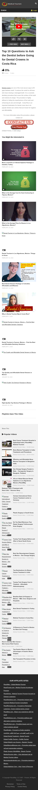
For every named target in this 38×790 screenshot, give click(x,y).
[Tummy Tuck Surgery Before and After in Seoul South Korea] (7, 544)
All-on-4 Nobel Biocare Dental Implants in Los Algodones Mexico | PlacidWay (23, 481)
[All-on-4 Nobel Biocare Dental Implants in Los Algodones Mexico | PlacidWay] (7, 482)
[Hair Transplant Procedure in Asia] (7, 663)
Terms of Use (21, 784)
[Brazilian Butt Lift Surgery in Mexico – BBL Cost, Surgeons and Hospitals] (7, 601)
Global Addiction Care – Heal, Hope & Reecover (18, 766)
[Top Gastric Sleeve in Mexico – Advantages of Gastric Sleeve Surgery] (7, 652)
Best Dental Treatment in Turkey (23, 608)
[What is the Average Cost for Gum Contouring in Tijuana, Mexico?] (19, 181)
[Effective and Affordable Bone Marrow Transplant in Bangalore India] (7, 462)
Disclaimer (10, 784)
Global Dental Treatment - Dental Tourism (16, 736)
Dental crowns (6, 88)
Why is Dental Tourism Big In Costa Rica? (16, 314)
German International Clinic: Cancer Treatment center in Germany (22, 498)
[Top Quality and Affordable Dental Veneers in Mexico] (19, 361)
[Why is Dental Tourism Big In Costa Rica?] (19, 302)
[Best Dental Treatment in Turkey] (7, 612)
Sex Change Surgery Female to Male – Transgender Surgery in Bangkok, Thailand (23, 471)
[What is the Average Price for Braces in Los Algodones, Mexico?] (19, 211)
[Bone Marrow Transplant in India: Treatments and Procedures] (7, 453)
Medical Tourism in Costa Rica (23, 618)
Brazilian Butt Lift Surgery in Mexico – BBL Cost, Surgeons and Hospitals (24, 599)
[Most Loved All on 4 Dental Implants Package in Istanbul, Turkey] (19, 151)
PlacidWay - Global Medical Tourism (15, 684)
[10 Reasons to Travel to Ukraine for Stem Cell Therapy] (7, 633)
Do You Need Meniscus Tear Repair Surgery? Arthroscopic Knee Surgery (23, 524)
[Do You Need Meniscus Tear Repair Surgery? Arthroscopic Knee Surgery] (7, 529)
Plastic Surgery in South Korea (23, 513)
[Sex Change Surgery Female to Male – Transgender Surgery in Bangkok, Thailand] (7, 472)
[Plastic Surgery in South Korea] (7, 516)
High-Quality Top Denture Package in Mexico (17, 403)
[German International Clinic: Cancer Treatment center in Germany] (7, 502)
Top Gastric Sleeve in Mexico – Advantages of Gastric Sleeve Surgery (23, 651)
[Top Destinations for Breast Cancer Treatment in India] (7, 575)
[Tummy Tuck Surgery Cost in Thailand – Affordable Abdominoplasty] (7, 588)
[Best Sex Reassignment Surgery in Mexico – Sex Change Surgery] (7, 560)
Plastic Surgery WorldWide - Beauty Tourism (17, 751)
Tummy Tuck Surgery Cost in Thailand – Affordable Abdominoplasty (22, 584)
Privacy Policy (10, 786)
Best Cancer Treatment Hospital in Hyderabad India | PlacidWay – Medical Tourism (24, 442)
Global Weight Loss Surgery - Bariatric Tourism (18, 742)
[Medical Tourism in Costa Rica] (7, 621)
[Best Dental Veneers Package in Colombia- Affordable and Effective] (19, 272)
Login (35, 10)
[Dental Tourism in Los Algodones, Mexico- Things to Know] (19, 241)
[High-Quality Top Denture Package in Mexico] (19, 391)
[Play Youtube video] (19, 26)
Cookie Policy (22, 786)
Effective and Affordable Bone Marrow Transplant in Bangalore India (23, 461)
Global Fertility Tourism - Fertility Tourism (16, 739)
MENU (4, 10)
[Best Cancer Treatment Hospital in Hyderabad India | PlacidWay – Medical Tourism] (7, 443)
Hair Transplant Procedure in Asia (24, 659)
